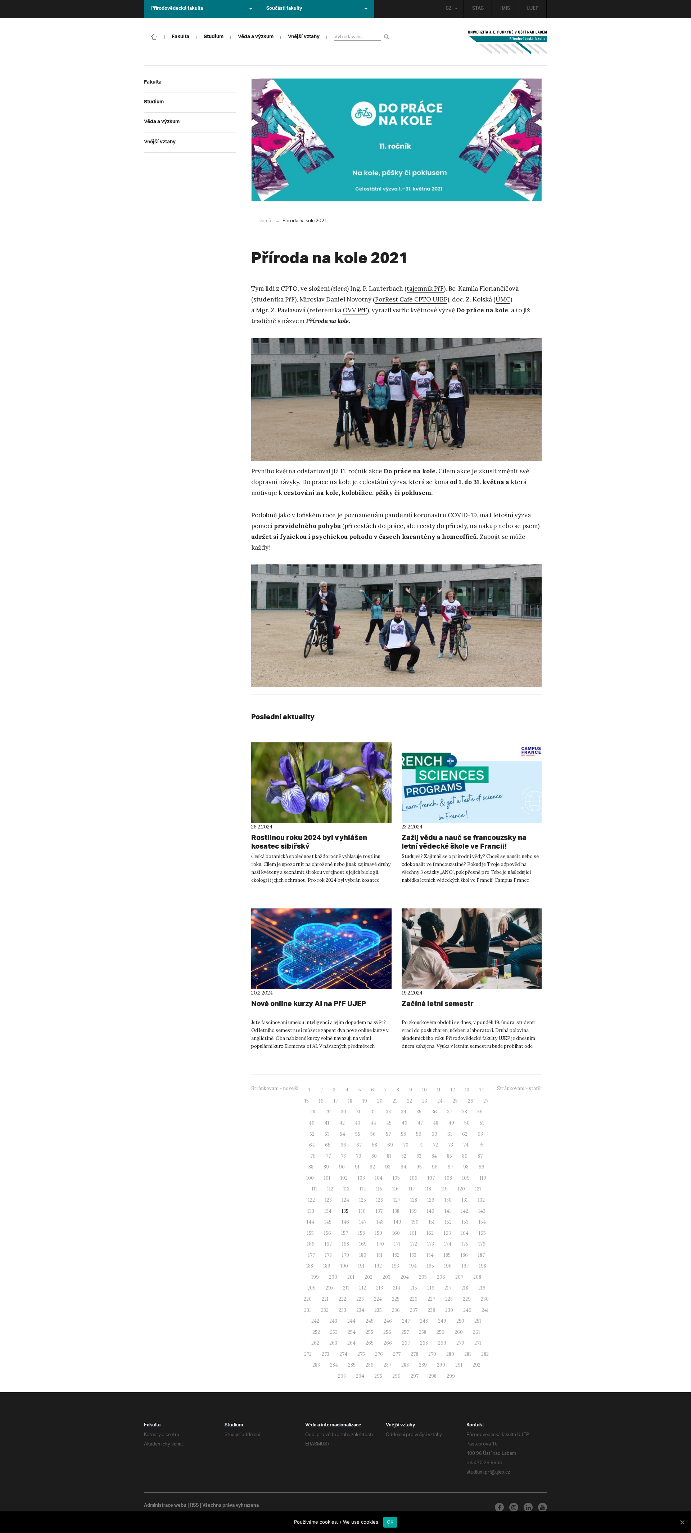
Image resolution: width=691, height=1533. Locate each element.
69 (390, 1145)
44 (373, 1123)
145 (327, 1222)
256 (387, 1332)
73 (450, 1145)
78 (343, 1156)
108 (448, 1178)
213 (379, 1288)
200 (333, 1277)
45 (389, 1123)
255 (369, 1332)
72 (435, 1145)
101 (327, 1178)
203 (386, 1277)
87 (480, 1156)
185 (447, 1255)
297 (415, 1376)
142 (464, 1211)
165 (482, 1233)
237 (413, 1310)
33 (388, 1112)
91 (357, 1167)
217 (447, 1288)
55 (357, 1134)
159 (378, 1233)
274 (343, 1354)
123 (328, 1200)
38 (464, 1112)
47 (420, 1123)
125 (362, 1200)
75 (481, 1145)
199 (315, 1277)
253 (334, 1332)
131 (465, 1200)
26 (470, 1101)
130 (448, 1200)
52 (312, 1134)
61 (449, 1134)
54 (342, 1134)
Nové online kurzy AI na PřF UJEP (308, 1003)
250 (460, 1321)
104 (379, 1178)
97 (450, 1167)
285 (352, 1365)
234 (360, 1310)
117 (412, 1189)
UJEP (532, 9)
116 (395, 1189)
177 (311, 1255)
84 (434, 1156)
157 (344, 1233)
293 (342, 1376)
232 (325, 1310)
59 (418, 1134)
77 (328, 1156)
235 (378, 1310)
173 (430, 1244)
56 (373, 1134)
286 (370, 1365)
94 (403, 1167)
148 (380, 1222)
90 (342, 1167)
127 (396, 1200)
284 (334, 1365)
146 (345, 1222)
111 (314, 1189)
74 (466, 1145)
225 (395, 1299)
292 (476, 1365)
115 (379, 1189)
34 (403, 1112)
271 (477, 1343)
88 (310, 1167)
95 (419, 1167)
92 (372, 1167)
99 (481, 1167)
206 (441, 1277)
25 (455, 1101)
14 (481, 1090)
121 (478, 1189)
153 (465, 1222)
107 (431, 1178)
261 (476, 1332)
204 (405, 1277)
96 (435, 1167)
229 (467, 1299)
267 (406, 1343)
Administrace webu (165, 1506)
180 (362, 1255)
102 (344, 1178)
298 (433, 1376)
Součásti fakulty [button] (284, 9)
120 (461, 1189)
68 (374, 1145)
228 (449, 1299)
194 (413, 1266)
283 (316, 1365)
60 (434, 1134)
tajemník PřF (425, 288)
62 (465, 1134)
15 (306, 1101)
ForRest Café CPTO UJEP (411, 299)
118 (428, 1189)
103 (361, 1178)
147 (362, 1222)
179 (345, 1255)
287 (387, 1365)
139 (413, 1211)
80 (374, 1156)
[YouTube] (542, 1507)
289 (423, 1365)
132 (481, 1200)
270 (460, 1343)
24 (440, 1101)
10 (424, 1090)
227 (431, 1299)
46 (404, 1123)
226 (413, 1299)
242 (315, 1321)
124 (345, 1200)
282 (485, 1354)
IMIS (505, 9)
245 (370, 1321)
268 (424, 1343)
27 (485, 1101)
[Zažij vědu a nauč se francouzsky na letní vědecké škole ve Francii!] (472, 782)
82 (403, 1156)
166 (311, 1244)
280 (450, 1354)
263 (333, 1343)
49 (451, 1123)
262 (315, 1343)
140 (430, 1211)
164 (465, 1233)
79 (358, 1156)
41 (327, 1123)
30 (343, 1112)
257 (405, 1332)
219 (481, 1288)
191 (361, 1266)
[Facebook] (499, 1507)
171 (397, 1244)
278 (414, 1354)
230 (485, 1299)
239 (449, 1310)
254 (352, 1332)
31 (358, 1112)
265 (370, 1343)
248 (424, 1321)
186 (464, 1255)
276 (379, 1354)
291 (458, 1365)
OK (390, 1522)
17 (336, 1101)
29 (328, 1112)
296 (396, 1376)
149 (397, 1222)
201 (350, 1277)
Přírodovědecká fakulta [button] (177, 9)
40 (312, 1123)
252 (316, 1332)
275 (361, 1354)
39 (480, 1112)
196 (448, 1266)
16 (321, 1101)
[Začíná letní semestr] (472, 948)
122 (311, 1200)
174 (447, 1244)
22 (409, 1101)
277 (397, 1354)
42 (342, 1123)
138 (396, 1211)
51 (482, 1123)
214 (396, 1288)
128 (413, 1200)
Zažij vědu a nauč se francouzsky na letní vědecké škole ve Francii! (464, 841)
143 (481, 1211)
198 (482, 1266)
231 (307, 1310)
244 (351, 1321)
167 (328, 1244)
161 (413, 1233)
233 (342, 1310)
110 (483, 1178)
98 (466, 1167)
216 (430, 1288)
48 (435, 1123)
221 (325, 1299)
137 (379, 1211)
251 (477, 1321)
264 (351, 1343)
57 (388, 1134)
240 (467, 1310)
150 (415, 1222)
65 (327, 1145)
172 (413, 1244)
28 (312, 1112)
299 (451, 1376)
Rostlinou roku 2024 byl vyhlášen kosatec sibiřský (309, 841)
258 (422, 1332)
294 (360, 1376)
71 (421, 1145)
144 (310, 1222)
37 (449, 1112)
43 (357, 1123)
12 (453, 1090)
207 (459, 1277)
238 (431, 1310)
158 (361, 1233)
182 (396, 1255)
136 (362, 1211)
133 (310, 1211)
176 (481, 1244)
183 (413, 1255)
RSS (194, 1506)
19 (364, 1101)
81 (389, 1156)
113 (346, 1189)
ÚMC (503, 299)
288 (405, 1365)
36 (434, 1112)
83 (418, 1156)
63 (480, 1134)
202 (368, 1277)
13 (467, 1090)
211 (346, 1288)
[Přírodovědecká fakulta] (154, 36)
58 (403, 1134)
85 (449, 1156)
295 (378, 1376)
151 (432, 1222)
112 (330, 1189)
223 (360, 1299)
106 (413, 1178)
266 (388, 1343)
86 (465, 1156)
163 (447, 1233)
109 (466, 1178)
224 (378, 1299)
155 (310, 1233)
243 (333, 1321)
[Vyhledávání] (387, 37)
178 (328, 1255)
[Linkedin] (528, 1507)
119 (444, 1189)
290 (441, 1365)
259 (440, 1332)
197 (465, 1266)
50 (467, 1123)
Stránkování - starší (519, 1088)
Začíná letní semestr (438, 1003)
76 (313, 1156)
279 (432, 1354)
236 (396, 1310)
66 (343, 1145)
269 (442, 1343)
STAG (478, 9)
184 (430, 1255)
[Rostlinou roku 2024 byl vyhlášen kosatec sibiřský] (321, 782)
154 (482, 1222)
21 (395, 1101)
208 (477, 1277)
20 (380, 1101)
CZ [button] (449, 9)
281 (467, 1354)
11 (439, 1090)
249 (442, 1321)
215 (413, 1288)
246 (388, 1321)
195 (430, 1266)
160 (396, 1233)
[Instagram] (513, 1507)
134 (327, 1211)
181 (379, 1255)
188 (309, 1266)
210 (329, 1288)
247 (406, 1321)
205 (423, 1277)
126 (379, 1200)
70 (405, 1145)
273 (325, 1354)
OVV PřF (355, 310)
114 (363, 1189)
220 (308, 1299)
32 (373, 1112)
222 (342, 1299)
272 (308, 1354)
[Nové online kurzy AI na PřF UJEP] (321, 948)
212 (362, 1288)
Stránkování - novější (274, 1088)
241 (485, 1310)
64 (312, 1145)
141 (447, 1211)
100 (310, 1178)
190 (344, 1266)
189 (326, 1266)
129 (430, 1200)
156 (327, 1233)
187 (481, 1255)
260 (459, 1332)
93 (387, 1167)
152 (448, 1222)
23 (424, 1101)
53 (327, 1134)
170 (380, 1244)
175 (464, 1244)
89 (326, 1167)
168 (345, 1244)
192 (378, 1266)
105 (396, 1178)
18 (350, 1101)
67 (359, 1145)
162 (430, 1233)
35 (418, 1112)
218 (464, 1288)
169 (363, 1244)
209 (311, 1288)
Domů (264, 221)
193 (395, 1266)
